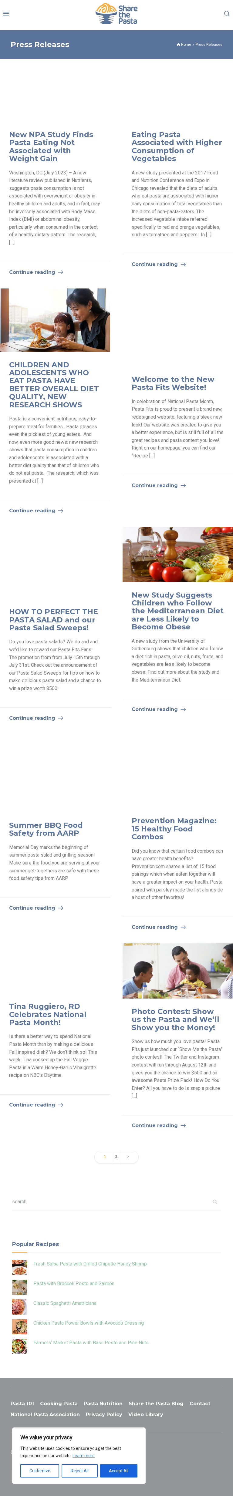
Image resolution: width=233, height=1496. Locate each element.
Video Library (145, 1414)
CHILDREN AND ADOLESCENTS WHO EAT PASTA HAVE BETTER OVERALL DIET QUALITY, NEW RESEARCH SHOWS (54, 384)
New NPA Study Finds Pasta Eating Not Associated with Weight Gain (51, 146)
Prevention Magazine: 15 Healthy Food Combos (174, 828)
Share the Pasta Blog (156, 1404)
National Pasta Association (45, 1414)
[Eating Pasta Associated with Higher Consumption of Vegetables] (178, 94)
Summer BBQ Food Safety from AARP (46, 829)
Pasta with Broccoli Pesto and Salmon (73, 1283)
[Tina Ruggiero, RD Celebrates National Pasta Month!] (55, 968)
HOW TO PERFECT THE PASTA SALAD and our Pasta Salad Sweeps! (53, 619)
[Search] (227, 13)
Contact (200, 1404)
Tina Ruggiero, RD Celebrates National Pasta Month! (47, 1014)
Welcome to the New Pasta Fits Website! (173, 383)
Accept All (118, 1470)
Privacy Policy (104, 1414)
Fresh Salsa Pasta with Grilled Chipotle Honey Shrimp (90, 1264)
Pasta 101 (22, 1404)
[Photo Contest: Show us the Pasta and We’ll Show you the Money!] (178, 971)
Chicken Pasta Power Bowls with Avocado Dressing (88, 1323)
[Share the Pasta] (117, 13)
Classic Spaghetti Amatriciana (64, 1303)
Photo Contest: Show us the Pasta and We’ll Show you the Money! (175, 1019)
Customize (39, 1470)
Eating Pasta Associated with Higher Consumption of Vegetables (177, 146)
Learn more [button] (84, 1455)
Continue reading (32, 272)
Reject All (80, 1470)
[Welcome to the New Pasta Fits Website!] (178, 327)
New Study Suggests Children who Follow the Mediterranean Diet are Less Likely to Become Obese (178, 611)
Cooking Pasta (59, 1404)
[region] (79, 1455)
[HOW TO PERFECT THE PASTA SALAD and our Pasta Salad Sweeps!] (55, 563)
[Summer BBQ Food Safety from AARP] (55, 773)
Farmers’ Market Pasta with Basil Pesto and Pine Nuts (91, 1343)
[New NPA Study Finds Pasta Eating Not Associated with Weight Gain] (55, 94)
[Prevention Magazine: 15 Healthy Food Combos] (178, 771)
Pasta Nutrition (103, 1404)
